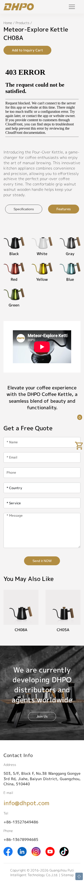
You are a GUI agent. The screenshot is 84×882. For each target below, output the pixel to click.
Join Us (42, 716)
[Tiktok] (64, 851)
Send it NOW (42, 561)
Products (22, 23)
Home (8, 23)
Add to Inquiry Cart (27, 50)
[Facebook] (8, 851)
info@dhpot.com (26, 803)
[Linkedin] (22, 851)
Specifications (24, 209)
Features (63, 209)
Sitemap (67, 875)
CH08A (21, 629)
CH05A (63, 629)
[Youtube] (50, 851)
